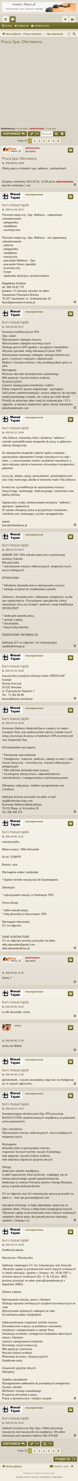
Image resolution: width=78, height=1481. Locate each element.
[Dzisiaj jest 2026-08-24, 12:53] (69, 34)
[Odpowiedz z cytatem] (70, 150)
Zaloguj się (23, 25)
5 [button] (49, 141)
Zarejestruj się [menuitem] (73, 20)
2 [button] (34, 141)
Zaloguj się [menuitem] (66, 20)
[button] (58, 140)
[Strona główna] (39, 7)
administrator (37, 128)
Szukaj (8, 25)
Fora (13, 20)
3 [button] (39, 141)
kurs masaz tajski (15, 205)
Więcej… (6, 20)
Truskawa (51, 128)
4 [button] (44, 141)
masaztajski (22, 128)
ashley (17, 1025)
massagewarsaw (34, 194)
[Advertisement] (39, 85)
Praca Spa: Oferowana (21, 41)
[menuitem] (74, 34)
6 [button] (53, 141)
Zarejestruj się (42, 25)
